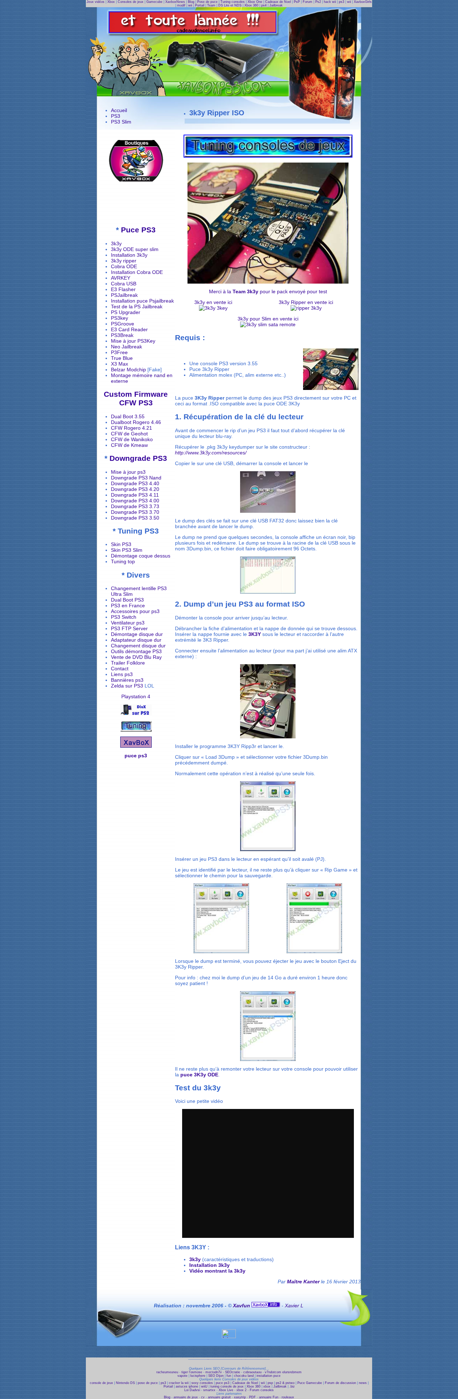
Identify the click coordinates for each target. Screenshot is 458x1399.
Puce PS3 (138, 230)
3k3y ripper (123, 261)
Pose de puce (207, 2)
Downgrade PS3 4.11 (135, 495)
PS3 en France (128, 605)
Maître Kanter (303, 1281)
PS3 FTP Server (129, 628)
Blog (191, 2)
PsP (297, 2)
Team (211, 5)
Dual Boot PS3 (127, 600)
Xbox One (255, 2)
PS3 (115, 116)
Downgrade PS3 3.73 (135, 506)
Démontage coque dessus (140, 556)
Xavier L (294, 1305)
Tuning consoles (232, 2)
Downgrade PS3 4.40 (135, 483)
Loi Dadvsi (192, 1390)
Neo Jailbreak (126, 346)
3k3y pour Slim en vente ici (268, 319)
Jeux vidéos (95, 2)
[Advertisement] (136, 203)
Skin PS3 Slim (126, 550)
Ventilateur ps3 (128, 623)
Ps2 (318, 2)
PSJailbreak (124, 295)
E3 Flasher (123, 289)
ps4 (264, 5)
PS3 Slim (121, 122)
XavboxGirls (363, 2)
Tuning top (123, 561)
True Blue (122, 358)
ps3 (341, 2)
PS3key (119, 318)
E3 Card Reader (129, 329)
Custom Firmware (136, 394)
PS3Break (122, 335)
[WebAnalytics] (229, 1336)
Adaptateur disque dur (136, 640)
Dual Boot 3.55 (128, 416)
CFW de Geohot (129, 433)
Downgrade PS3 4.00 (135, 500)
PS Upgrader (125, 312)
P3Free (119, 352)
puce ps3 (136, 755)
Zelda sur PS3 (127, 686)
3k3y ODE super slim (135, 249)
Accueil (119, 110)
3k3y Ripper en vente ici (306, 302)
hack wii (330, 2)
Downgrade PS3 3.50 (135, 518)
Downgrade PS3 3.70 (135, 512)
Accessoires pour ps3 (135, 611)
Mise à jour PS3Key (133, 341)
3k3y (116, 243)
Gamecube (154, 2)
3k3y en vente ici (213, 302)
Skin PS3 (121, 544)
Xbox (111, 2)
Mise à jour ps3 (128, 472)
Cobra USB (123, 283)
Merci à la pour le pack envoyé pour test (268, 291)
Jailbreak (276, 5)
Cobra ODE (124, 266)
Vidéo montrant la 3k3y (217, 1271)
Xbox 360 (251, 5)
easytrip (240, 1397)
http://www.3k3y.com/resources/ (211, 452)
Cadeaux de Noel (278, 2)
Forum (307, 2)
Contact (119, 668)
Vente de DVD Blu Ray (136, 657)
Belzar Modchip (128, 369)
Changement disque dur (138, 645)
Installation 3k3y (129, 255)
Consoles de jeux (130, 2)
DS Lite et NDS (230, 5)
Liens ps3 (122, 674)
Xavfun (242, 1305)
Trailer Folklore (128, 663)
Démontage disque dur (137, 634)
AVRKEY (120, 278)
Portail (199, 5)
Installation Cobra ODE (137, 272)
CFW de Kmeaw (129, 445)
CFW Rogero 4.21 (131, 428)
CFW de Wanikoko (132, 439)
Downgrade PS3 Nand (136, 478)
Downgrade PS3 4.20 (135, 489)
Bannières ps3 (127, 680)
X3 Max (119, 364)
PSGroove (122, 324)
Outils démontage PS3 (136, 651)
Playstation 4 (135, 696)
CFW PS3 (136, 403)
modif (181, 5)
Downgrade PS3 (138, 458)
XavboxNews (175, 2)
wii (349, 2)
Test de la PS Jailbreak (136, 306)
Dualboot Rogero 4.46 (136, 422)
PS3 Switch (123, 617)
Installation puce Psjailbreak (142, 301)
